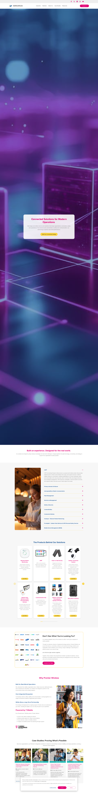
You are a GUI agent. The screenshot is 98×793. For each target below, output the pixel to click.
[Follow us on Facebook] (71, 1)
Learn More (25, 578)
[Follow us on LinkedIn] (77, 1)
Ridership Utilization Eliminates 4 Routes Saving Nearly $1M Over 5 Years (23, 765)
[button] (83, 584)
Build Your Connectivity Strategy (49, 234)
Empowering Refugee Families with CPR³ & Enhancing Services (40, 765)
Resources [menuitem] (64, 5)
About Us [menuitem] (50, 5)
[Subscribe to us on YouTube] (83, 1)
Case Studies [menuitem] (58, 5)
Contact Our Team (48, 663)
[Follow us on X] (74, 1)
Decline (71, 787)
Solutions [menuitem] (44, 5)
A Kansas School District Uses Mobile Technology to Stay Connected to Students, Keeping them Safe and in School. (75, 767)
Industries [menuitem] (38, 5)
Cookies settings (53, 787)
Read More (18, 781)
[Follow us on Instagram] (80, 1)
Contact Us (84, 5)
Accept (62, 787)
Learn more (57, 578)
